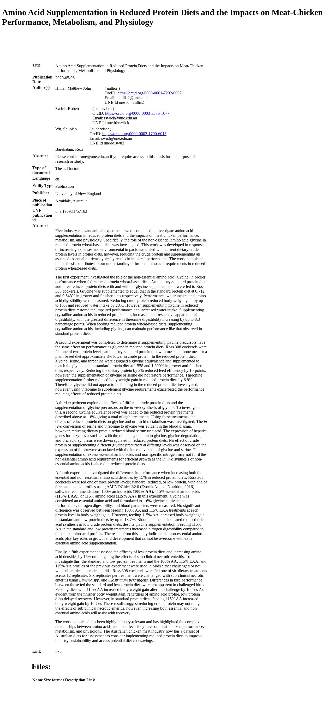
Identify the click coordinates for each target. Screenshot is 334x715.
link (58, 652)
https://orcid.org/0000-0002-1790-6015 (134, 133)
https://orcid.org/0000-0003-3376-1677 (137, 113)
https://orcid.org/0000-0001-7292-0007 (149, 93)
